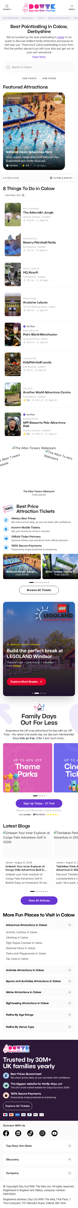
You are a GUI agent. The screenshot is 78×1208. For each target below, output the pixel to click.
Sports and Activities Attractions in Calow (33, 981)
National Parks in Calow (20, 948)
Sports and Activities (59, 18)
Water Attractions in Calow (23, 992)
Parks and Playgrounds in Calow (26, 953)
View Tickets (29, 78)
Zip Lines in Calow (17, 958)
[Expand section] (69, 970)
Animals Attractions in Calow (25, 970)
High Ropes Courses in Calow (24, 942)
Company (12, 1173)
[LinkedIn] (18, 1133)
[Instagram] (42, 1133)
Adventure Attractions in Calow (26, 925)
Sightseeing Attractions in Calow (27, 1003)
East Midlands (10, 18)
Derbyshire (28, 18)
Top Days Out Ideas (19, 1145)
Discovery (12, 1159)
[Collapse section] (69, 925)
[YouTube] (54, 1133)
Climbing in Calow (17, 937)
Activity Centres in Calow (21, 932)
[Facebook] (6, 1133)
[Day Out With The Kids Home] (39, 7)
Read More (39, 56)
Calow (40, 18)
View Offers (49, 78)
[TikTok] (30, 1133)
